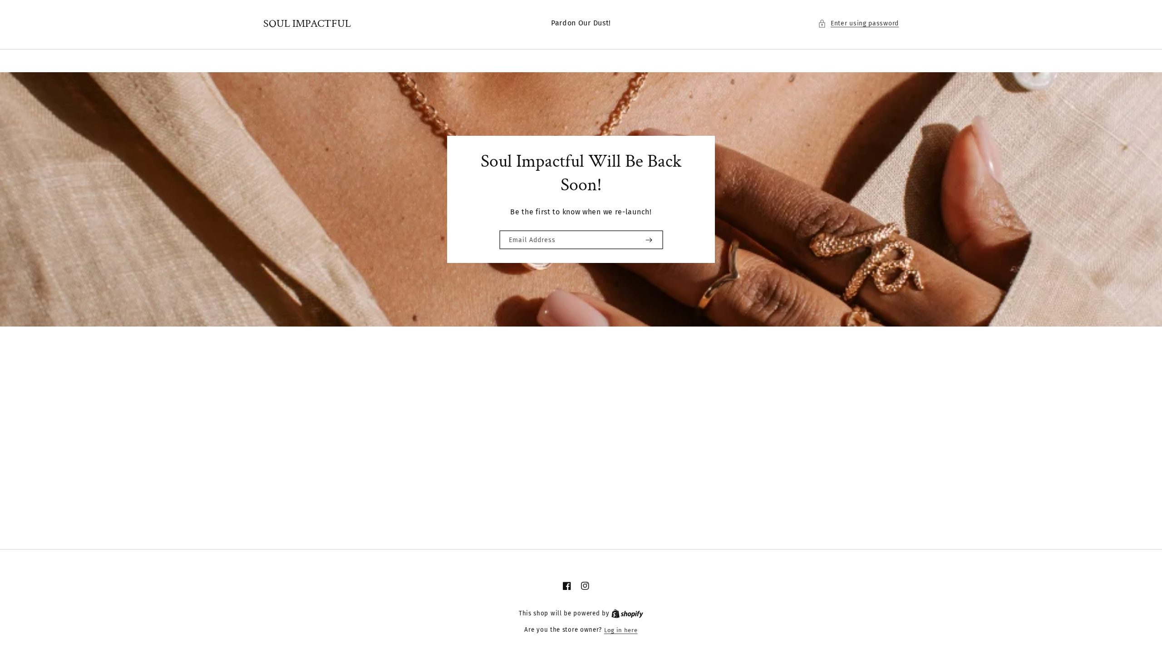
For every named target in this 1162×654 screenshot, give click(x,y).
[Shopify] (627, 613)
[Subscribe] (648, 239)
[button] (858, 23)
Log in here (621, 630)
